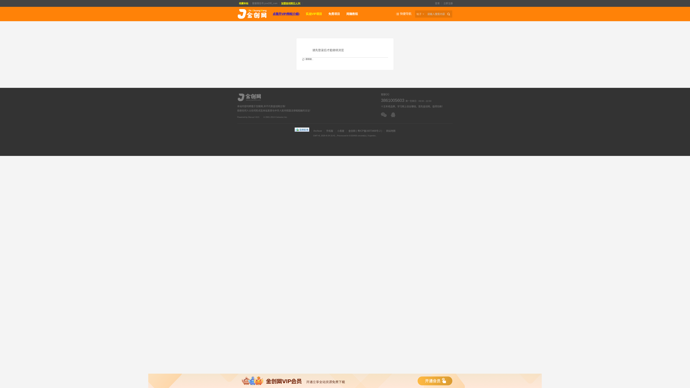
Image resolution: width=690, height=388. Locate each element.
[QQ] (302, 131)
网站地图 (390, 131)
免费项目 (334, 13)
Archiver (317, 131)
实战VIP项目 (314, 13)
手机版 (329, 131)
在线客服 (394, 114)
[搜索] (449, 14)
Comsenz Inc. (281, 117)
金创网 (351, 131)
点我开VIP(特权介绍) (286, 13)
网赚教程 (352, 13)
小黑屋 (340, 131)
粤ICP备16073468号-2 (369, 131)
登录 (437, 3)
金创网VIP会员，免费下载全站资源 (345, 381)
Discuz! (251, 117)
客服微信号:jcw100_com (264, 3)
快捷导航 (405, 13)
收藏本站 (243, 3)
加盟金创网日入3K (290, 3)
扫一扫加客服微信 (384, 114)
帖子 (419, 14)
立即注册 (448, 3)
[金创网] (252, 14)
